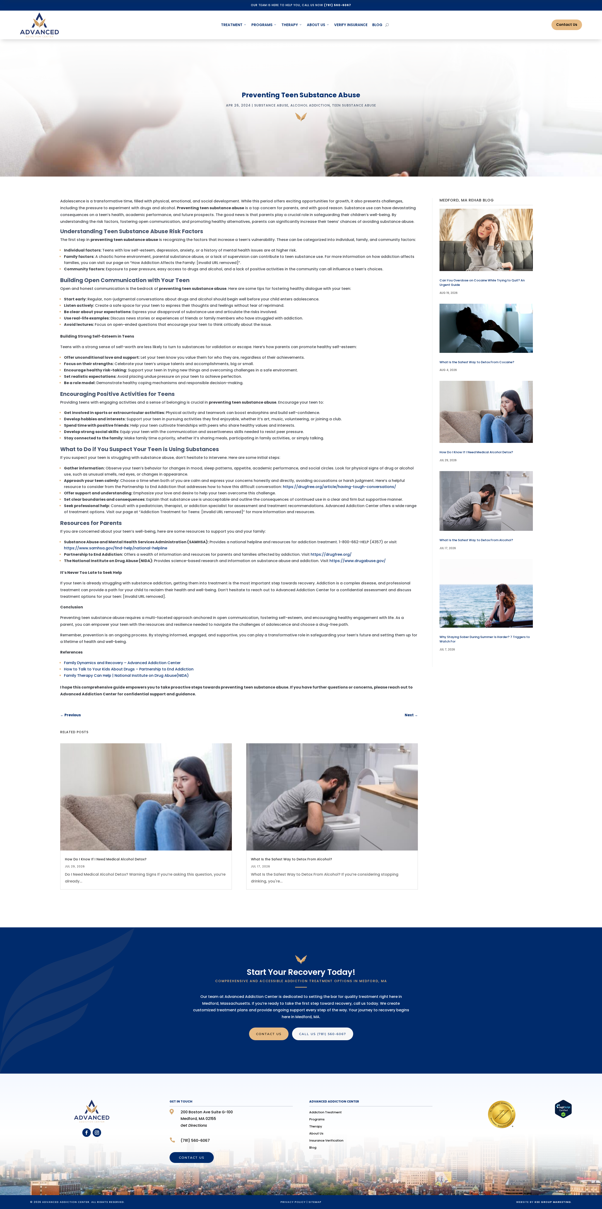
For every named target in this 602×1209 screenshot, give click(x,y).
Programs (262, 24)
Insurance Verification (326, 1141)
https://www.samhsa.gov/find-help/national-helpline (115, 548)
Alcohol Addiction (310, 105)
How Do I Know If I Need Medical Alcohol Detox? (106, 859)
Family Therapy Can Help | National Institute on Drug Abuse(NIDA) (126, 675)
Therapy (289, 24)
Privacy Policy (293, 1202)
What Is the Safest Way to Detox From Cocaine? (477, 362)
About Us (316, 24)
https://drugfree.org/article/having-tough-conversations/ (339, 486)
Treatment (231, 24)
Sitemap (315, 1202)
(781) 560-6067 (337, 5)
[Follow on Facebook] (86, 1132)
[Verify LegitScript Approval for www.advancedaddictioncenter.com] (563, 1117)
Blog (377, 24)
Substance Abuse (271, 105)
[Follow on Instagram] (97, 1132)
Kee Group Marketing (553, 1202)
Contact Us (566, 24)
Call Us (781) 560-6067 (322, 1034)
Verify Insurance (351, 24)
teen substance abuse (354, 105)
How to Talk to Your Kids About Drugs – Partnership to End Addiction (129, 669)
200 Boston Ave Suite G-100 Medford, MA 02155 (207, 1118)
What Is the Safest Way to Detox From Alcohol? (291, 859)
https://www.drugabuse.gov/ (357, 560)
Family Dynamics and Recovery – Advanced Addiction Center (122, 663)
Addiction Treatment (325, 1112)
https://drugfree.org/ (331, 554)
